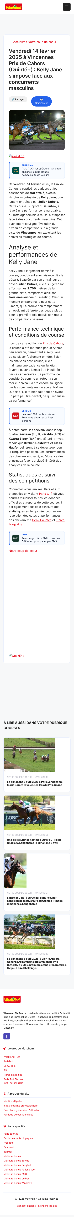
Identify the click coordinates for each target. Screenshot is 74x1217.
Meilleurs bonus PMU (15, 1174)
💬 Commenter (41, 101)
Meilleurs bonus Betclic (16, 1160)
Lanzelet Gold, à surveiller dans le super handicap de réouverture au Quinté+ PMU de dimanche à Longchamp (35, 901)
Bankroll (7, 1151)
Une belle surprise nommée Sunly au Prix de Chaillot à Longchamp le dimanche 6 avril (34, 841)
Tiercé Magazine (12, 1074)
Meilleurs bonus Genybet (17, 1165)
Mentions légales (12, 1101)
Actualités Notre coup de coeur (34, 42)
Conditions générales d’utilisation (21, 1110)
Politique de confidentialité (18, 1114)
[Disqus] (37, 609)
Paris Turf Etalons (13, 1079)
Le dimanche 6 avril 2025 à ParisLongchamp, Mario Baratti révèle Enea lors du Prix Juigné (35, 783)
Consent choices (26, 1205)
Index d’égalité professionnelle (20, 1105)
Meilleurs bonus (12, 1156)
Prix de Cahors (53, 343)
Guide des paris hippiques (18, 1138)
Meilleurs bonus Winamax (17, 1182)
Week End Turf (11, 1056)
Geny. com (9, 1065)
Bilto (5, 1070)
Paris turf (45, 493)
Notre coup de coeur (23, 550)
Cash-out (8, 1147)
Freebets (8, 1142)
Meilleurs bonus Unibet (16, 1178)
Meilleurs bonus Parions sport (19, 1169)
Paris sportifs (10, 1133)
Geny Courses (41, 520)
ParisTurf (8, 1061)
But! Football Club (13, 1082)
